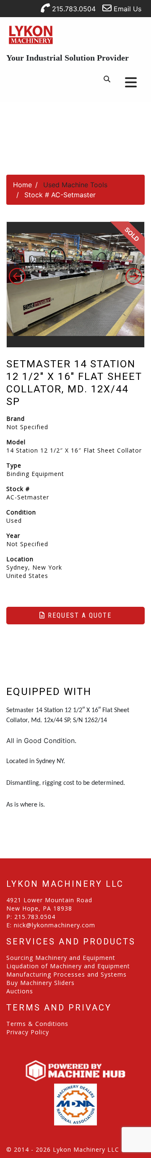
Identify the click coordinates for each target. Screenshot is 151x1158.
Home (22, 185)
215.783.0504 (73, 9)
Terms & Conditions (37, 1024)
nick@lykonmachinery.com (54, 925)
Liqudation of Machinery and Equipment (68, 966)
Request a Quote (78, 615)
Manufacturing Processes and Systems (66, 974)
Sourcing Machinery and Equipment (60, 958)
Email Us (126, 9)
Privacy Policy (27, 1032)
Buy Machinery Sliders (40, 983)
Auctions (19, 991)
